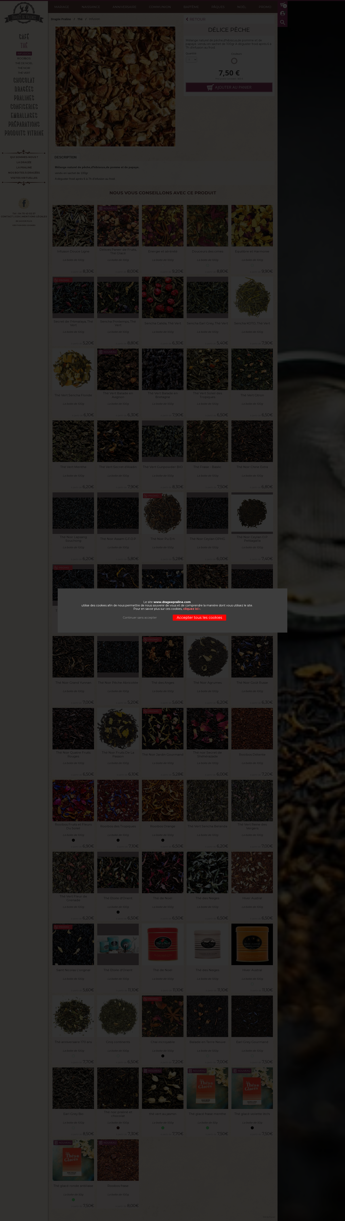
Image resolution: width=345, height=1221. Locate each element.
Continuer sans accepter (140, 617)
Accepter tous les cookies (199, 617)
